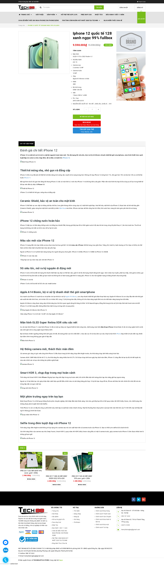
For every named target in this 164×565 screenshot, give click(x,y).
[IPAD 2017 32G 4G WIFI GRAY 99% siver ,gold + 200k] (82, 463)
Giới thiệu (40, 14)
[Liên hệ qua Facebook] (5, 542)
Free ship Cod (86, 14)
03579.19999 (125, 525)
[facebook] (134, 499)
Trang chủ (25, 14)
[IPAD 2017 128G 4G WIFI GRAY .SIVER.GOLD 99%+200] (57, 463)
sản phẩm (141, 19)
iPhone (118, 334)
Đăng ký (140, 7)
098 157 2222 (125, 516)
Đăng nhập (124, 7)
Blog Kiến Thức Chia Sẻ (113, 20)
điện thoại (62, 208)
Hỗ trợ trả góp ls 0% (69, 14)
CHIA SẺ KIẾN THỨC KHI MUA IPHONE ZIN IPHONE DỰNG (38, 20)
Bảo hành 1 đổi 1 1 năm (115, 14)
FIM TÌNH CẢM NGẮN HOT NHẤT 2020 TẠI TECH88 (80, 20)
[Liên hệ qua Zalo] (5, 550)
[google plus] (144, 499)
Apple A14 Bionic (71, 296)
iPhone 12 (66, 158)
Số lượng (76, 109)
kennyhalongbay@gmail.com (130, 529)
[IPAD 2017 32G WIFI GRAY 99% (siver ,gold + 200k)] (31, 460)
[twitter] (139, 499)
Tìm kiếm (99, 7)
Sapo (61, 560)
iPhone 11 (27, 178)
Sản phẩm (51, 14)
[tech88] (33, 510)
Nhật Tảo (99, 14)
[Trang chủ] (27, 7)
